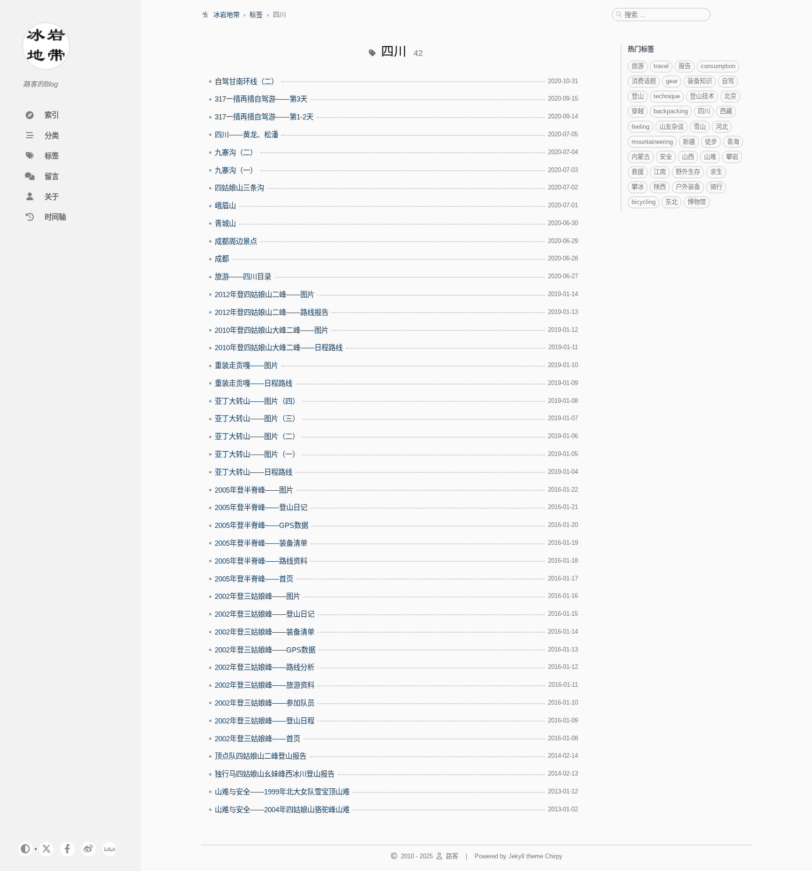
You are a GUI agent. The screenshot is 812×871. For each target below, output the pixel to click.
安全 (666, 156)
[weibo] (88, 849)
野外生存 (688, 171)
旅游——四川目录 (243, 277)
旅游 (638, 66)
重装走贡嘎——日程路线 (253, 383)
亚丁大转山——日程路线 (253, 472)
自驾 (728, 81)
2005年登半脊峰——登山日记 (261, 507)
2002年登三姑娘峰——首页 (257, 739)
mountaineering (652, 141)
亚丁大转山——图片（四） (257, 401)
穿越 (638, 111)
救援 (638, 171)
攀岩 (732, 156)
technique (667, 96)
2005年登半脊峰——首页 (254, 579)
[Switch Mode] (25, 849)
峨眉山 (225, 206)
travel (661, 66)
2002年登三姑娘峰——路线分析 (264, 667)
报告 (685, 66)
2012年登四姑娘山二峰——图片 (264, 294)
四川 (704, 111)
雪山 (700, 126)
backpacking (671, 111)
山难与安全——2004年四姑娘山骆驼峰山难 (282, 810)
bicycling (644, 201)
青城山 (225, 224)
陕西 (660, 186)
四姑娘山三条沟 (239, 188)
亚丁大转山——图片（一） (257, 454)
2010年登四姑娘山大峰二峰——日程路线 (279, 348)
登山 (638, 96)
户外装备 (688, 186)
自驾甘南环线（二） (246, 82)
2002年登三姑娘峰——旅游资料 (264, 685)
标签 (257, 14)
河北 (722, 126)
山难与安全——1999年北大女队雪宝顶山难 (282, 792)
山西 (688, 156)
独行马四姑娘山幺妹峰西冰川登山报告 (275, 774)
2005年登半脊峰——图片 (254, 490)
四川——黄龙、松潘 (246, 135)
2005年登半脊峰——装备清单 (261, 543)
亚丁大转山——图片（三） (257, 419)
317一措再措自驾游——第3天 (261, 99)
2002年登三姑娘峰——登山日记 (264, 614)
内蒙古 (641, 156)
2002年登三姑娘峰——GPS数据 (265, 650)
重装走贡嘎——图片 (246, 365)
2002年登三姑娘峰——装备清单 (264, 632)
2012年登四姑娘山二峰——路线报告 (271, 312)
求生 (716, 171)
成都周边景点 (236, 241)
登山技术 (702, 96)
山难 (710, 156)
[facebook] (67, 849)
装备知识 (699, 81)
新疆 (689, 141)
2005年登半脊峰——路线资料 (261, 561)
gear (672, 81)
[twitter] (46, 849)
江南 (660, 171)
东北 (671, 201)
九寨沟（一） (236, 170)
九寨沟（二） (236, 153)
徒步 (711, 141)
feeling (640, 126)
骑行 (716, 186)
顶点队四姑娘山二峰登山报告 (260, 756)
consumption (718, 66)
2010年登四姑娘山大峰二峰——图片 (271, 330)
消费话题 (644, 81)
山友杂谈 (671, 126)
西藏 (726, 111)
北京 (730, 96)
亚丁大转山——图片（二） (257, 436)
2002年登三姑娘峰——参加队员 (264, 703)
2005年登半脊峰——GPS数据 (261, 525)
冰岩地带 (227, 14)
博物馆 (696, 201)
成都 (222, 259)
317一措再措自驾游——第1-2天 (264, 117)
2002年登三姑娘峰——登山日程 (264, 721)
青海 (733, 141)
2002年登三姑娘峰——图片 (257, 596)
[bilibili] (109, 849)
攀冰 (638, 186)
